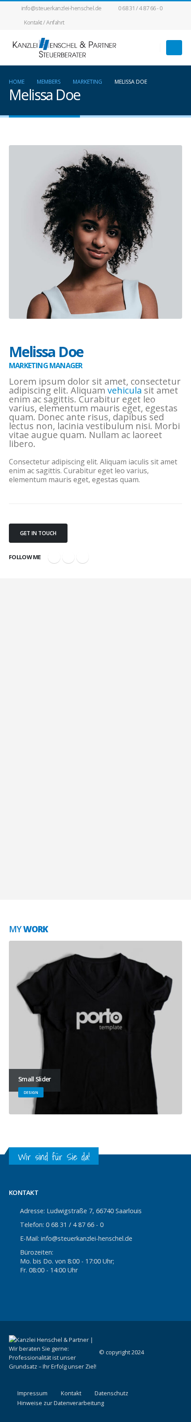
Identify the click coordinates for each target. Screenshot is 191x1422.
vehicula (124, 390)
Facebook (54, 557)
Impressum (32, 1393)
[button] (174, 47)
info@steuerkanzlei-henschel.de (61, 8)
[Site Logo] (64, 47)
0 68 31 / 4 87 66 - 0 (140, 8)
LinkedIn (82, 557)
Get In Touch (38, 533)
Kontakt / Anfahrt (44, 22)
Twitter (68, 557)
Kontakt (71, 1393)
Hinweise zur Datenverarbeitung (60, 1403)
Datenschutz (111, 1393)
